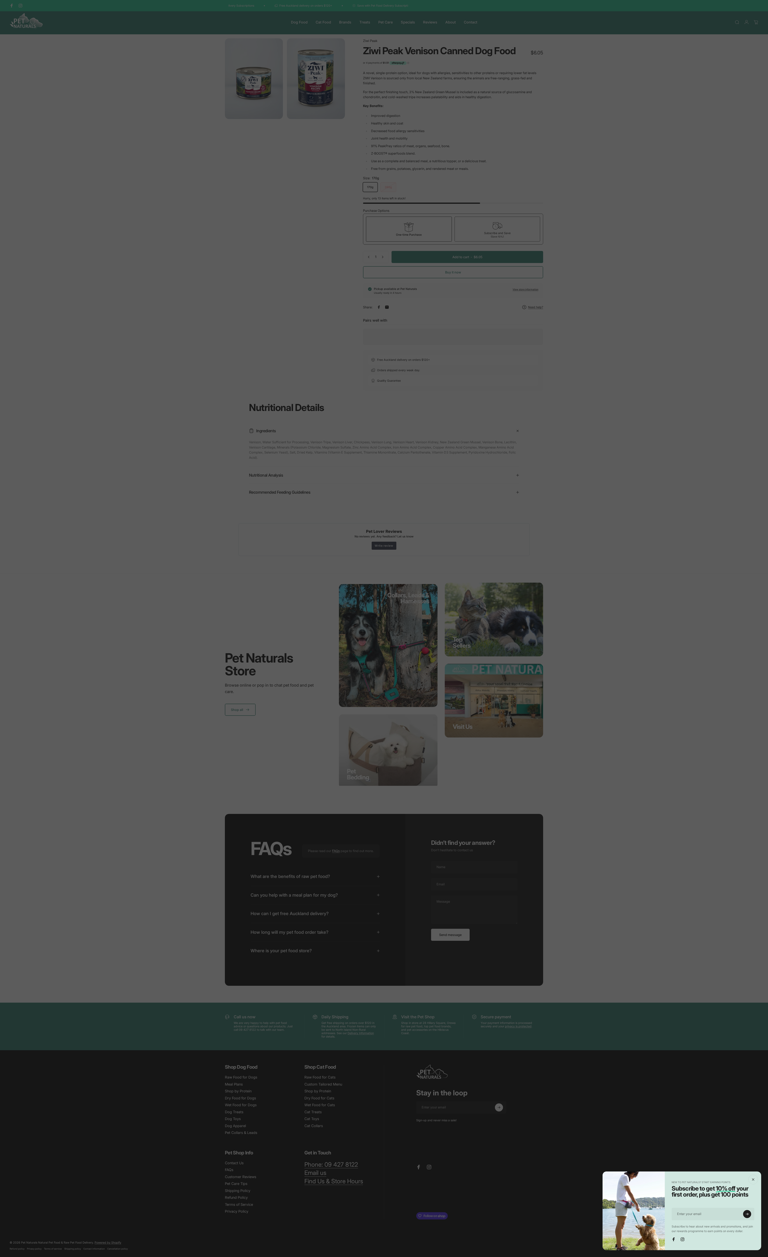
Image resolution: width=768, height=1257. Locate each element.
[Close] (753, 1179)
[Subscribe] (747, 1214)
